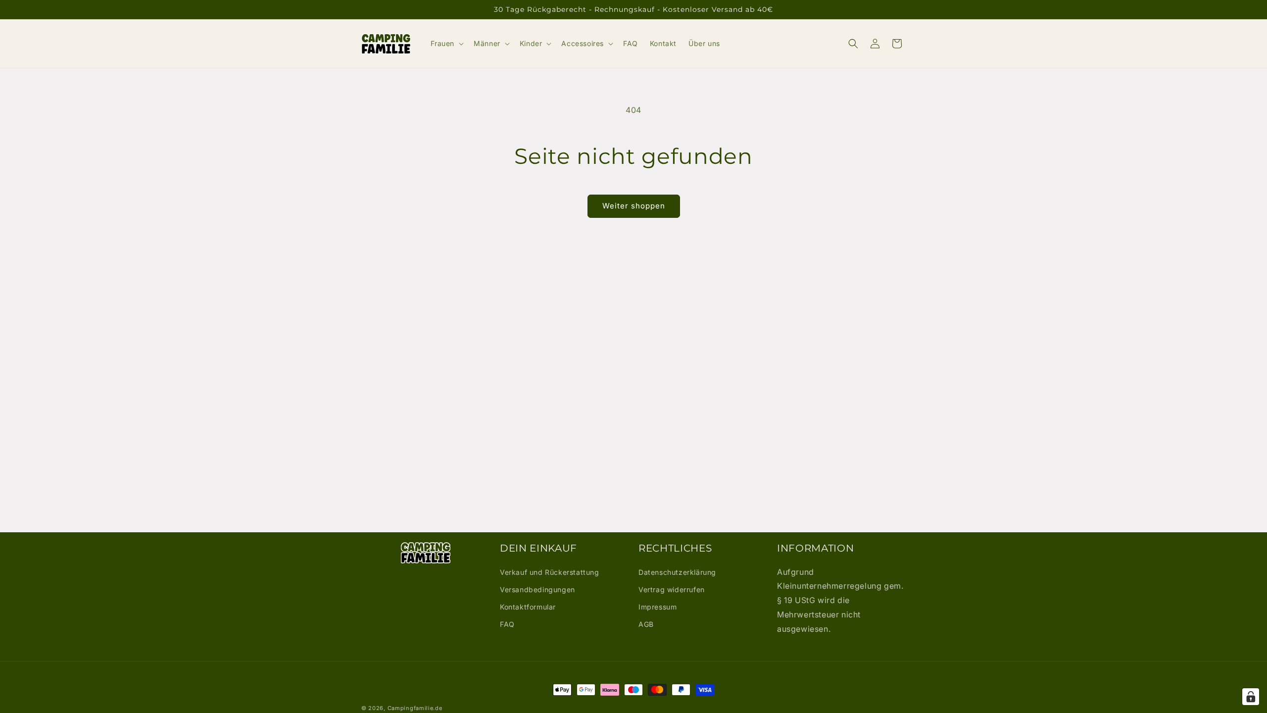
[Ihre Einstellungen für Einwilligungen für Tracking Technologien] (1250, 696)
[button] (446, 43)
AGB (646, 624)
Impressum (657, 607)
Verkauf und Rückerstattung (549, 572)
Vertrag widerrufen (671, 589)
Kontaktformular (528, 607)
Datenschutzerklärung (677, 572)
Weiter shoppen (633, 205)
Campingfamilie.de (415, 708)
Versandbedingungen (537, 589)
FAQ (507, 624)
